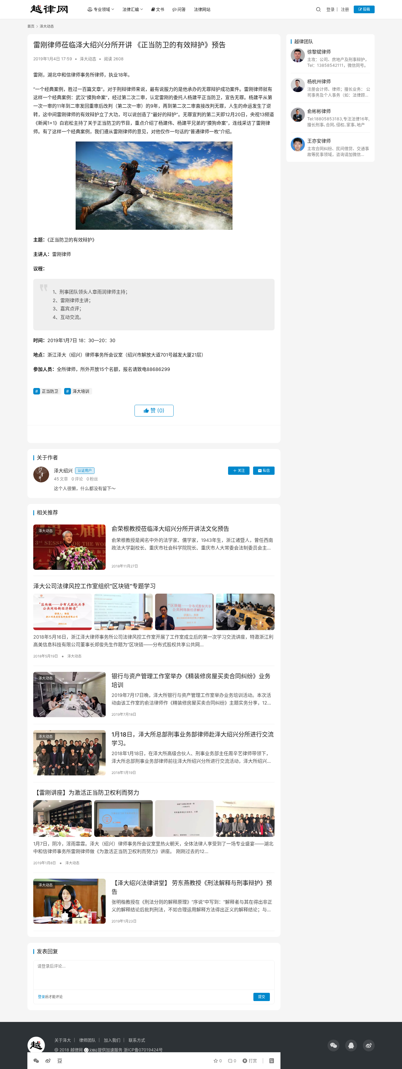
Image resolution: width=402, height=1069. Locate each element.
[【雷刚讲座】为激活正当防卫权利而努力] (154, 818)
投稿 (366, 9)
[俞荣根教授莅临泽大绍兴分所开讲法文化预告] (69, 547)
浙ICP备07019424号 (143, 1049)
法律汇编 (130, 9)
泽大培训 (81, 391)
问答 (181, 9)
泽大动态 (88, 58)
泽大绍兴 (73, 471)
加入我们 (112, 1040)
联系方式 (137, 1040)
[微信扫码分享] (37, 1060)
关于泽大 (62, 1040)
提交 (261, 997)
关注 (241, 470)
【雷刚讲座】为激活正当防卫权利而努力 (86, 792)
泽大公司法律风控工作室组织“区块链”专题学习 (94, 586)
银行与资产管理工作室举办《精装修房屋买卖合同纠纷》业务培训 (191, 680)
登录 (330, 9)
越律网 (76, 1049)
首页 (30, 26)
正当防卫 (50, 391)
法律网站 (202, 9)
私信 (266, 470)
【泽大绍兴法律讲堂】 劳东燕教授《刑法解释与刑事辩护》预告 (192, 887)
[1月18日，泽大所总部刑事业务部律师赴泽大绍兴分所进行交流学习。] (69, 752)
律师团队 (87, 1040)
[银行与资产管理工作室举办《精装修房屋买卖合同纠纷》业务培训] (69, 694)
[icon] (333, 1045)
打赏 (248, 1059)
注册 (345, 9)
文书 (160, 9)
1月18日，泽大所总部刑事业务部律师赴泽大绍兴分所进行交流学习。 (193, 739)
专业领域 (102, 9)
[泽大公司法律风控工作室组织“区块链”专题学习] (154, 612)
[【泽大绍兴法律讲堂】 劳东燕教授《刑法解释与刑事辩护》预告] (69, 901)
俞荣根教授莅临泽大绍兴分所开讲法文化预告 (170, 528)
